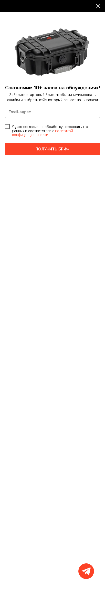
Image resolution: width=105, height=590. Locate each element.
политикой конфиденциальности (42, 133)
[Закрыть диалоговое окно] (98, 6)
